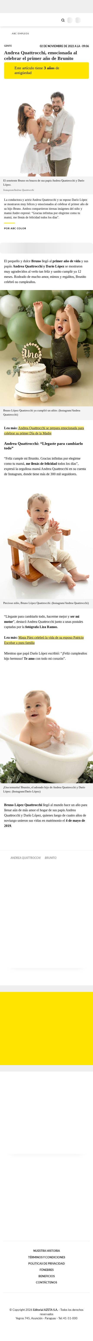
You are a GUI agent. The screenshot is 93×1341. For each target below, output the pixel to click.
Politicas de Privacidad (46, 1263)
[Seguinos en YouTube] (49, 1323)
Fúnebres (47, 1270)
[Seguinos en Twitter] (44, 1323)
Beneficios (46, 1276)
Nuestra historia (46, 1251)
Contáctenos (46, 1282)
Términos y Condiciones (46, 1257)
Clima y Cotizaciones (55, 19)
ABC (11, 20)
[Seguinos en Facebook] (40, 1323)
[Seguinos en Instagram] (54, 1323)
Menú (87, 20)
